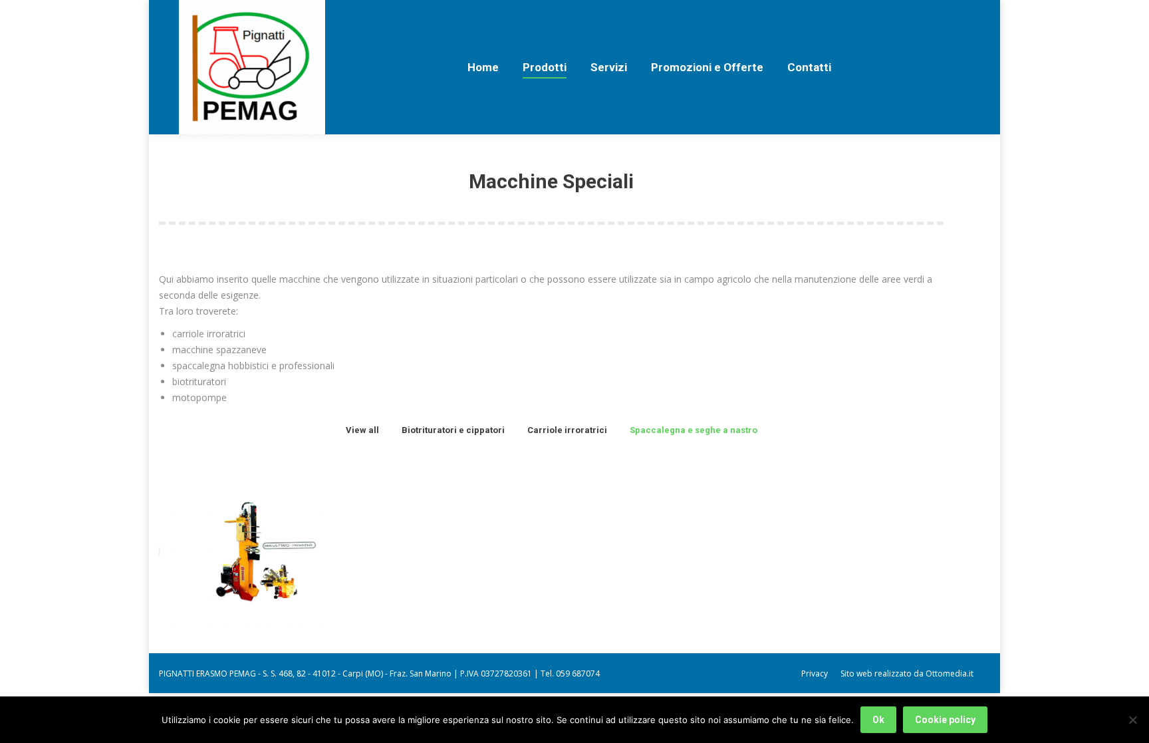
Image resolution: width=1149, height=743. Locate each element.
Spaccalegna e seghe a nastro (693, 430)
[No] (1132, 719)
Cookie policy (945, 719)
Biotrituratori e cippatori (453, 430)
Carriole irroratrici (567, 430)
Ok (878, 719)
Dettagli (274, 530)
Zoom (238, 530)
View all (362, 430)
